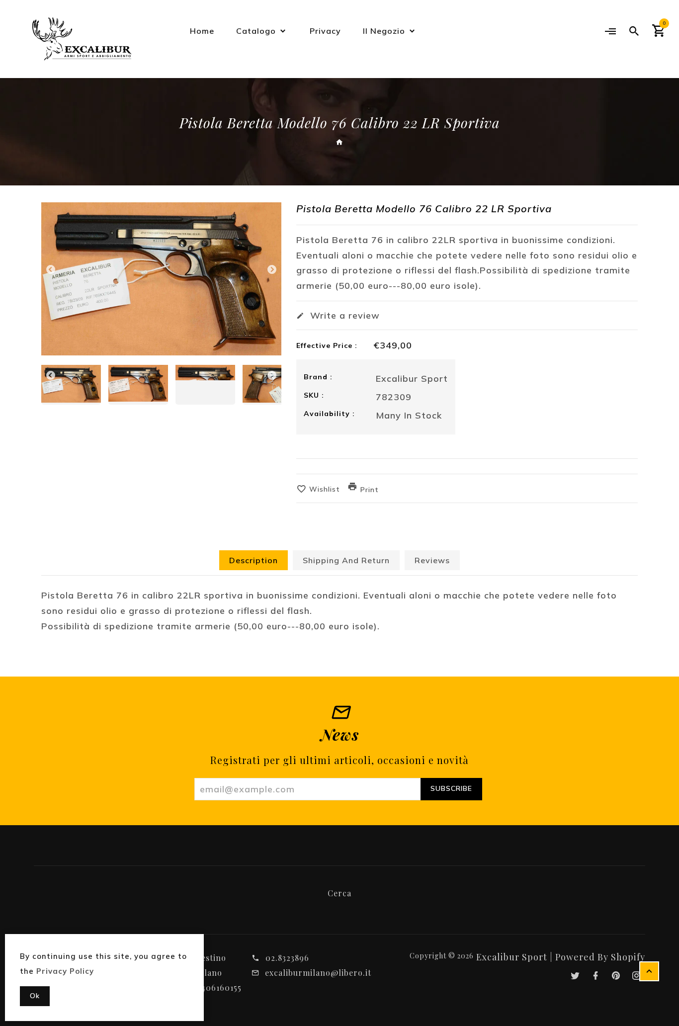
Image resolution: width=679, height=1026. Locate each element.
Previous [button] (51, 272)
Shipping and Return (346, 560)
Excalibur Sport (412, 378)
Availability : (329, 413)
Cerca (339, 893)
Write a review (343, 315)
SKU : (314, 395)
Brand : (318, 376)
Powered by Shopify (600, 957)
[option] (161, 278)
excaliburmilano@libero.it (318, 972)
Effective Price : (326, 345)
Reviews (432, 560)
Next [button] (272, 272)
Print (369, 489)
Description (253, 560)
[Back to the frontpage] (340, 142)
